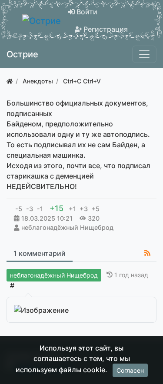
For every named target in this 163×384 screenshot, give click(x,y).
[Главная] (10, 81)
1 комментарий (39, 253)
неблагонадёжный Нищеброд (67, 227)
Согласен (130, 370)
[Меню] (144, 54)
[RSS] (147, 253)
